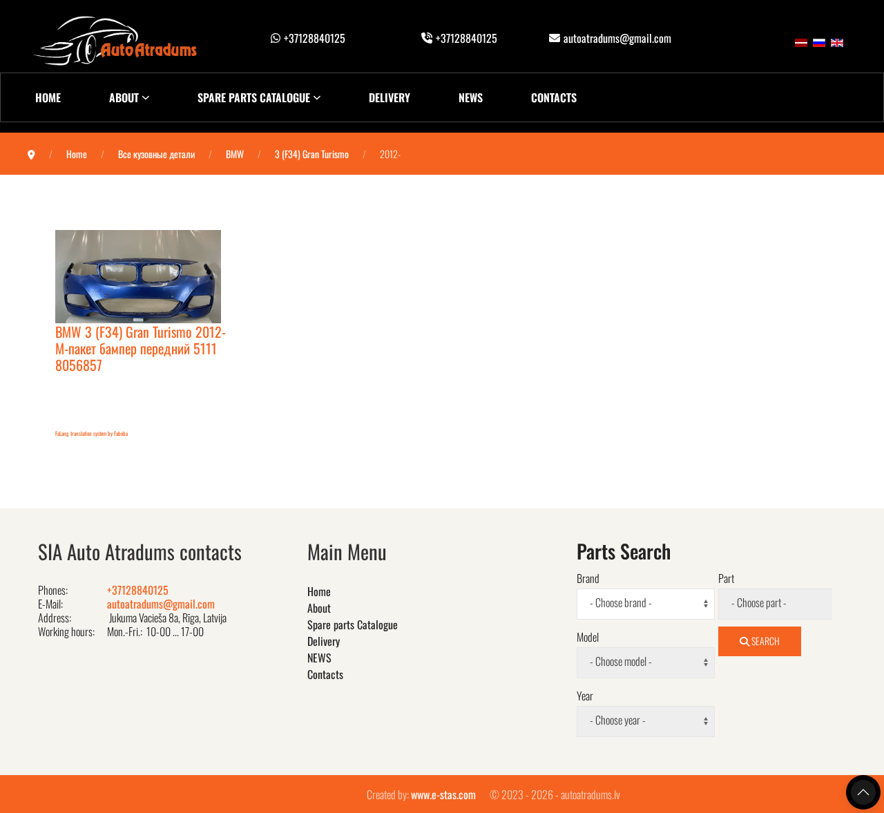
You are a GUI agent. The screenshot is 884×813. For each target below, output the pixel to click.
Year (585, 695)
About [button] (124, 97)
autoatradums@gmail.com (617, 38)
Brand (588, 578)
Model (588, 637)
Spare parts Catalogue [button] (254, 97)
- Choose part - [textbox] (759, 602)
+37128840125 (314, 38)
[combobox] (646, 604)
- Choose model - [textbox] (621, 661)
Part (726, 578)
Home (48, 97)
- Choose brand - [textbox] (621, 602)
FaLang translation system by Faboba (91, 433)
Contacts (554, 97)
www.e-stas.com (443, 794)
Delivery (389, 97)
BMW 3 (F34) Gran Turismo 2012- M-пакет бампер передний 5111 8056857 (140, 348)
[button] (863, 792)
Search (764, 640)
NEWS (471, 97)
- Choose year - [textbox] (618, 720)
